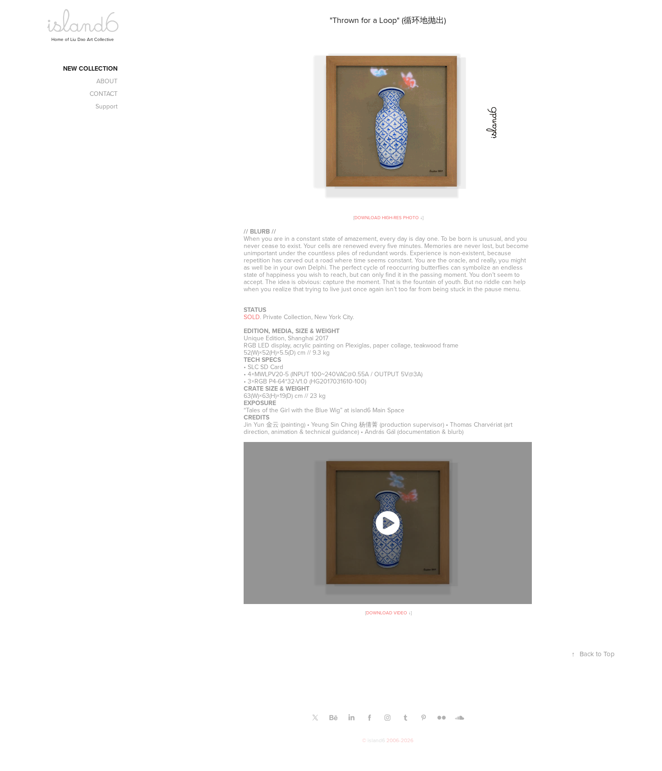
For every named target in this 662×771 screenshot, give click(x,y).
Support (106, 106)
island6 (376, 740)
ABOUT (107, 81)
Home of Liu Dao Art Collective (82, 39)
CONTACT (104, 93)
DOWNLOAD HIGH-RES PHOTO (386, 217)
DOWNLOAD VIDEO (386, 612)
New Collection (90, 68)
